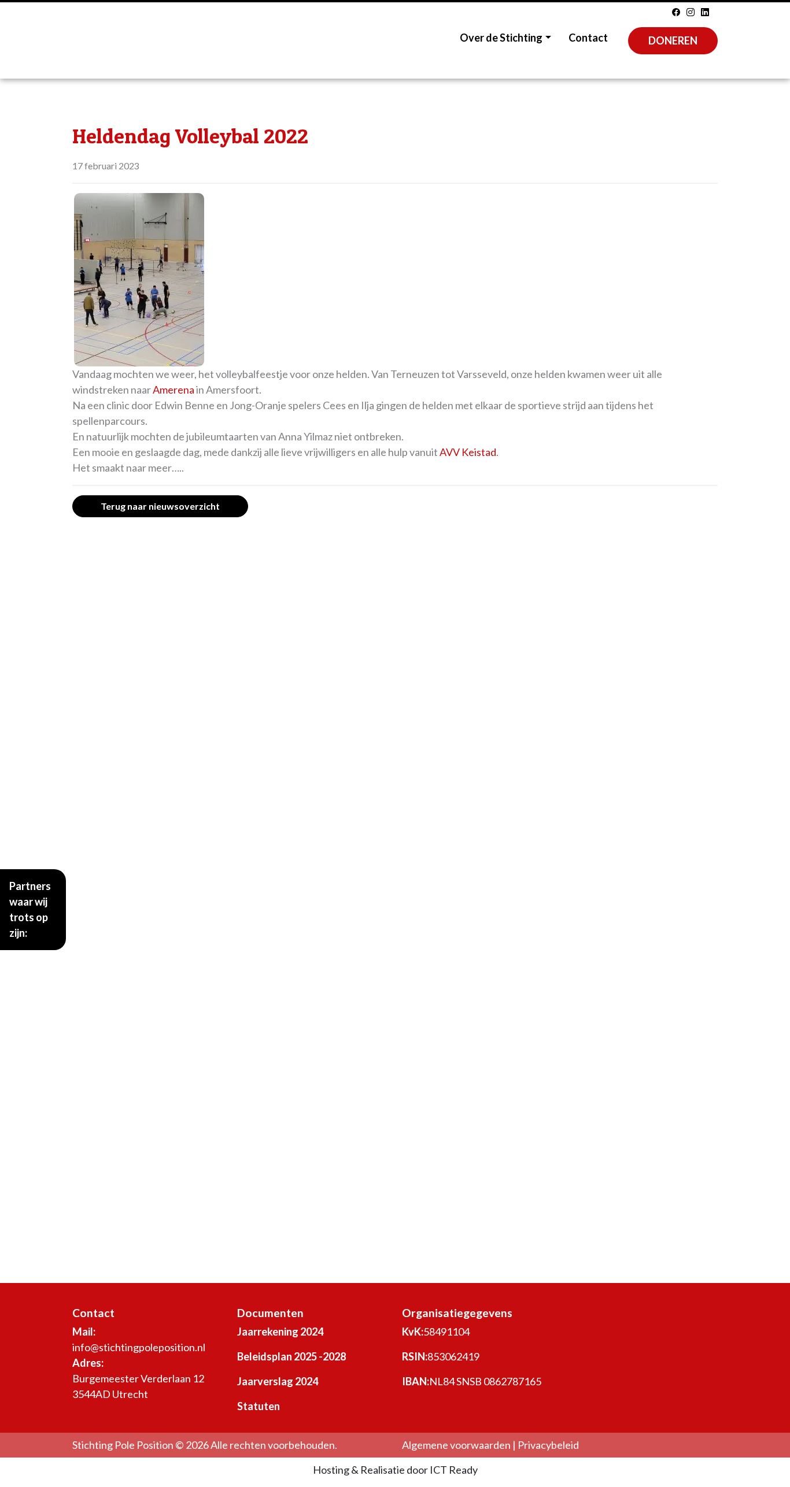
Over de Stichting (501, 37)
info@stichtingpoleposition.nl (138, 1347)
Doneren (672, 40)
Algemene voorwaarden (456, 1444)
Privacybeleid (548, 1444)
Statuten (258, 1406)
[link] (173, 389)
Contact (588, 37)
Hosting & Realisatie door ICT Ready (395, 1469)
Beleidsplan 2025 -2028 (291, 1356)
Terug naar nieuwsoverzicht (160, 505)
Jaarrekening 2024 (280, 1331)
